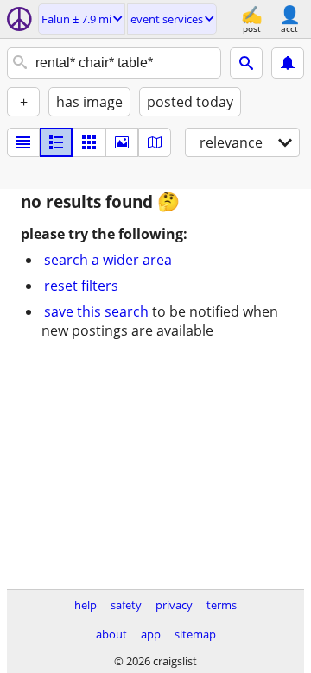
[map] (154, 142)
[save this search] (287, 63)
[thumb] (56, 142)
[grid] (89, 142)
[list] (23, 142)
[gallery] (121, 142)
